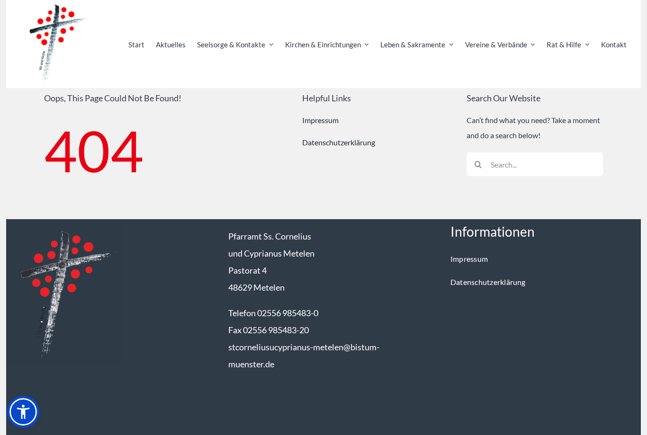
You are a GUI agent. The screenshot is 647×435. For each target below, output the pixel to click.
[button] (23, 412)
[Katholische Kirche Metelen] (63, 227)
